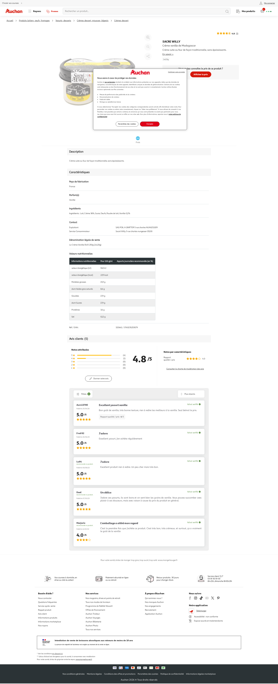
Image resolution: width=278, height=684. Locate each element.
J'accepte (149, 124)
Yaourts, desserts (63, 20)
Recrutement (150, 610)
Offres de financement (95, 610)
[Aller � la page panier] (266, 11)
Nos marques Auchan (154, 602)
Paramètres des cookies (127, 124)
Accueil (10, 20)
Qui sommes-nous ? (153, 598)
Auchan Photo (92, 625)
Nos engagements (153, 606)
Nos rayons (43, 625)
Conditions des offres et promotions (119, 674)
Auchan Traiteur (93, 614)
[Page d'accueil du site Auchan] (14, 11)
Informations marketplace (49, 621)
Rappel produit (44, 610)
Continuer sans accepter (176, 72)
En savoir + (167, 54)
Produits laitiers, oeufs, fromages (34, 20)
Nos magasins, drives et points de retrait (103, 598)
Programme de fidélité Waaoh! (99, 606)
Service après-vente (46, 606)
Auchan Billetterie (93, 621)
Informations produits (47, 618)
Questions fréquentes (47, 602)
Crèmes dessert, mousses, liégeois (92, 20)
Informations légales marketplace (201, 674)
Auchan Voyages (93, 618)
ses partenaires (110, 82)
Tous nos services (93, 629)
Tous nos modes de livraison (98, 602)
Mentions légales (94, 674)
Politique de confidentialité (172, 674)
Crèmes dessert (121, 20)
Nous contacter (45, 598)
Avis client (42, 614)
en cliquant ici (57, 654)
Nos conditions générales (74, 674)
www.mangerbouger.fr (84, 659)
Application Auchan (153, 614)
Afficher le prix (201, 74)
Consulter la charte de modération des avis (185, 369)
